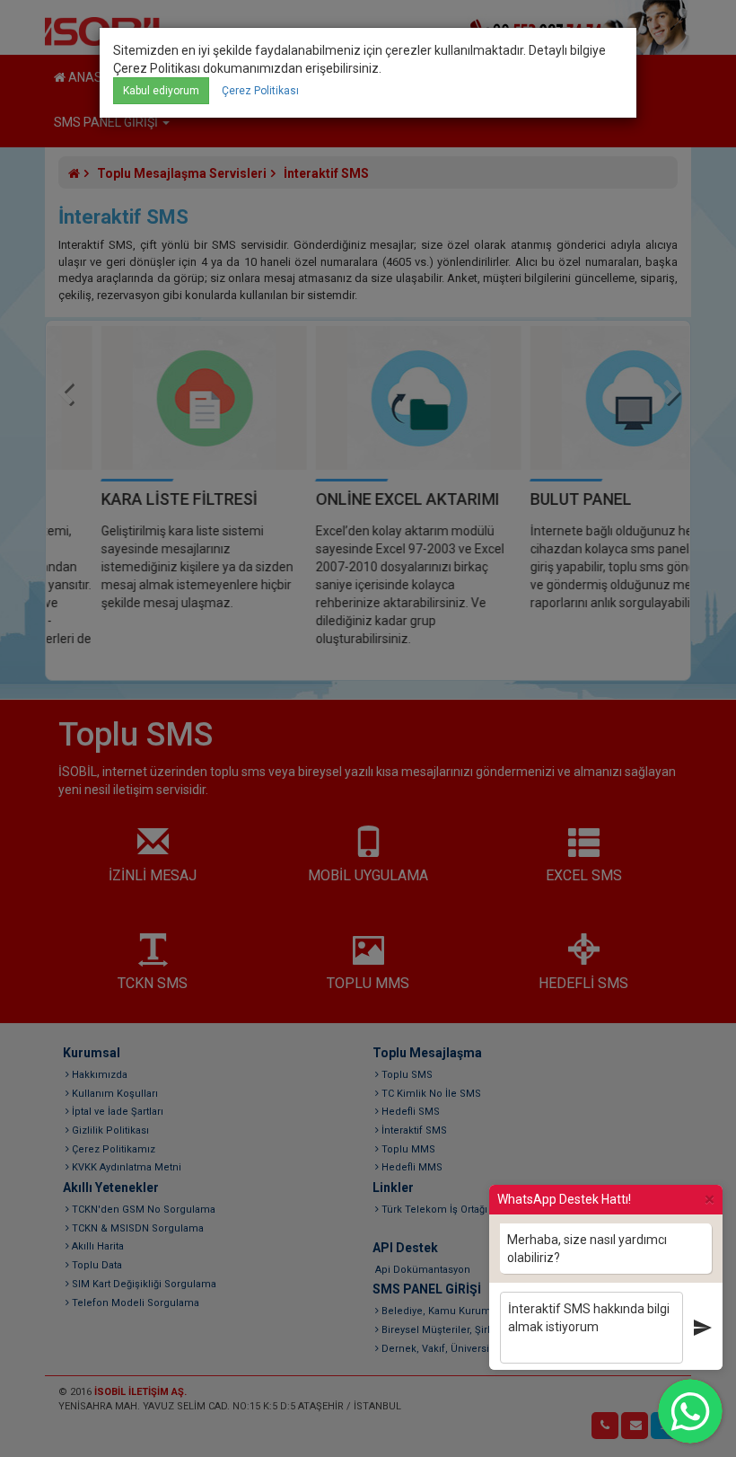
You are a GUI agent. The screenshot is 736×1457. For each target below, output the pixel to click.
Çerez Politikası (260, 90)
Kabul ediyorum (161, 90)
